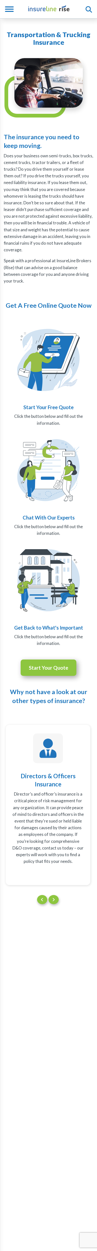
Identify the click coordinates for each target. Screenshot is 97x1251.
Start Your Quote (48, 668)
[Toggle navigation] (11, 9)
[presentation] (42, 899)
